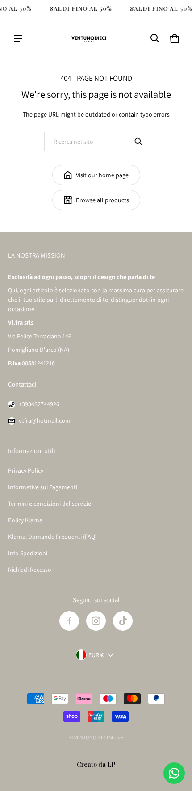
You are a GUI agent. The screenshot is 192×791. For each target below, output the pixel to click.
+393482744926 (39, 404)
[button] (155, 38)
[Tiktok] (123, 621)
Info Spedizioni (27, 553)
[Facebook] (69, 621)
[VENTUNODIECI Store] (96, 38)
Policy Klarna (25, 520)
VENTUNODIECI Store (97, 737)
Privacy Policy (25, 470)
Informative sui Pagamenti (42, 487)
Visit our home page (102, 175)
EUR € (96, 655)
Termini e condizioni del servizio (50, 504)
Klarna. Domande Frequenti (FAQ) (52, 537)
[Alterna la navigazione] (18, 38)
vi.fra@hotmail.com (45, 420)
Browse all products (102, 200)
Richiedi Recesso (29, 570)
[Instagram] (96, 621)
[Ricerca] (138, 141)
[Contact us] (174, 773)
